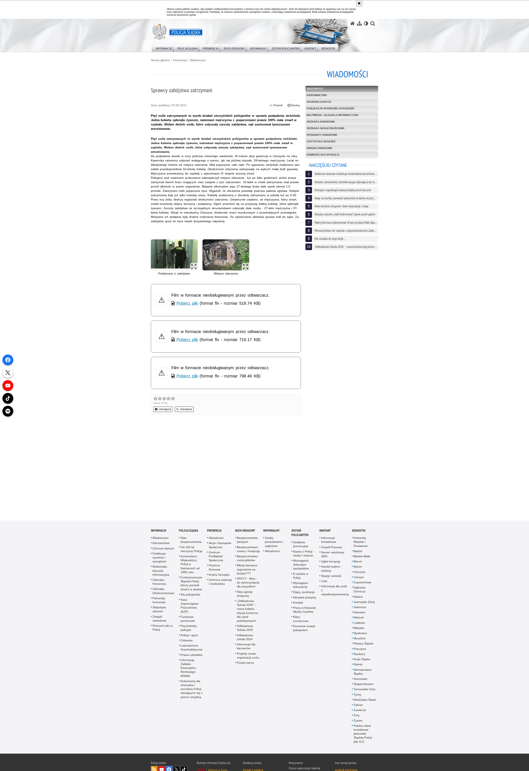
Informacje (180, 60)
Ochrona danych (319, 101)
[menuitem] (164, 47)
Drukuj (295, 105)
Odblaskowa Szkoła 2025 (245, 628)
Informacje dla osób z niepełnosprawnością (335, 590)
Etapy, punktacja (304, 592)
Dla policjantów (190, 595)
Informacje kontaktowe (328, 540)
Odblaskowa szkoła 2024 (245, 637)
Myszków (360, 638)
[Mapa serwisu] (359, 23)
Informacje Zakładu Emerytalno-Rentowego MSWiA (189, 668)
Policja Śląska (188, 531)
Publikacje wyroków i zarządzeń (330, 108)
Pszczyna (360, 649)
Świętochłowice (363, 684)
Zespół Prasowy (331, 547)
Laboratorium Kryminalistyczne (192, 648)
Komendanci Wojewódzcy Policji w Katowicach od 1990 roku (190, 564)
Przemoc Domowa (214, 567)
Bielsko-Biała (362, 556)
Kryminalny (271, 531)
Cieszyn (359, 577)
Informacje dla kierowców (246, 646)
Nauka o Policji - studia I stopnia (303, 553)
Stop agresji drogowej (244, 594)
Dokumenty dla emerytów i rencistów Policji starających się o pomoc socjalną (192, 689)
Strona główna (160, 60)
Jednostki (359, 531)
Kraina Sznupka (219, 575)
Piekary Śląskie (363, 644)
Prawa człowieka (191, 655)
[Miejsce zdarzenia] (226, 255)
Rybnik (358, 664)
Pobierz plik (187, 303)
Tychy (357, 694)
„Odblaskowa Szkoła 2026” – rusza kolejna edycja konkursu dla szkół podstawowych (247, 611)
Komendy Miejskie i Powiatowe (361, 542)
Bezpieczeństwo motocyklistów (247, 558)
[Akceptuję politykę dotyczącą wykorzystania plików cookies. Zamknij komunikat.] (359, 3)
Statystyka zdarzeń (321, 141)
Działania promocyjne (300, 544)
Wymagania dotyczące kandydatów (301, 564)
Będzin (358, 551)
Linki (324, 581)
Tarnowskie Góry (364, 689)
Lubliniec (359, 623)
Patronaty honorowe (322, 135)
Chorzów (359, 572)
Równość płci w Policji (323, 154)
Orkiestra (187, 640)
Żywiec (358, 720)
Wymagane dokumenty (300, 585)
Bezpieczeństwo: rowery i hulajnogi (248, 549)
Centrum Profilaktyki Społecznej (216, 556)
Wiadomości (198, 60)
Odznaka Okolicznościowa (325, 128)
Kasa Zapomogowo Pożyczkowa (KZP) (190, 606)
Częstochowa (362, 582)
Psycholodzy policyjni (189, 628)
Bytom (358, 567)
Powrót (278, 105)
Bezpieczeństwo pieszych (247, 540)
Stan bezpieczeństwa (191, 540)
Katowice (359, 612)
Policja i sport (189, 635)
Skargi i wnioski (331, 576)
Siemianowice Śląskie (363, 672)
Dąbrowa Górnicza (359, 589)
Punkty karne (245, 663)
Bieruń (358, 561)
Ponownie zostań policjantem (304, 628)
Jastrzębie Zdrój (364, 602)
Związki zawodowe (319, 148)
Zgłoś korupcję (330, 561)
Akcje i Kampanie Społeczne (220, 545)
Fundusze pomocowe (188, 619)
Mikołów (359, 628)
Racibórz (359, 654)
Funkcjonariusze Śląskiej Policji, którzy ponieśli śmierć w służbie (191, 583)
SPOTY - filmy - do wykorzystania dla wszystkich (248, 582)
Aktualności (216, 538)
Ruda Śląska (362, 659)
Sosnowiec (361, 679)
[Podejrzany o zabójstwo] (174, 255)
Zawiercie (360, 710)
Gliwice (358, 597)
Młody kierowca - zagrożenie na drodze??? (248, 569)
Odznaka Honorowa (321, 121)
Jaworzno (360, 607)
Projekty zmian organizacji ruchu (248, 655)
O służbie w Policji (300, 576)
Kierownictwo (317, 95)
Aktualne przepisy (304, 597)
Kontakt (298, 603)
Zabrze (358, 705)
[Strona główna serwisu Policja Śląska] (352, 23)
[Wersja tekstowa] (366, 23)
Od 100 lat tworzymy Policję (191, 549)
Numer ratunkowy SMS (332, 554)
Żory (357, 715)
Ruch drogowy (245, 531)
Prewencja (214, 531)
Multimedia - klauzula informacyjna (333, 115)
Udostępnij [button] (165, 409)
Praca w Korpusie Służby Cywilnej (304, 610)
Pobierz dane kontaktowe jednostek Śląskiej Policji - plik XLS (364, 734)
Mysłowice (360, 633)
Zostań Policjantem (300, 533)
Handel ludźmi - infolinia (331, 569)
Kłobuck (359, 617)
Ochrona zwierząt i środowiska (220, 582)
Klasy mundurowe (301, 619)
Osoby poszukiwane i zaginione (274, 542)
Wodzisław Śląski (365, 700)
